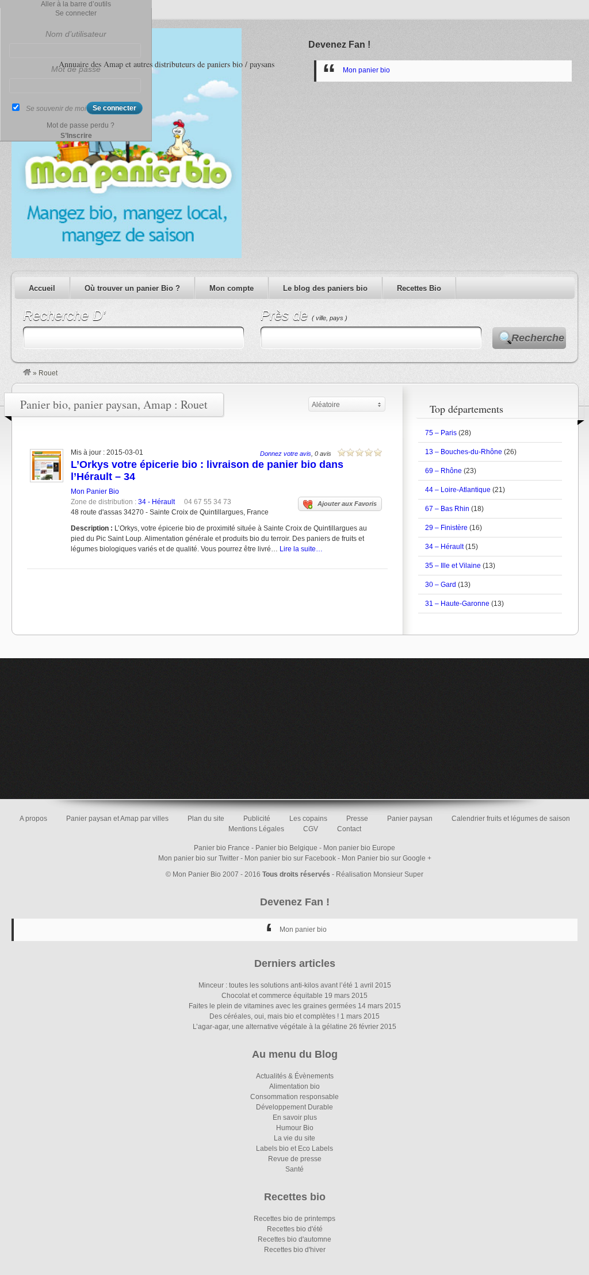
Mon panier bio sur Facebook (290, 858)
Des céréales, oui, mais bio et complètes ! (274, 1016)
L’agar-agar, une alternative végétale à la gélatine (270, 1027)
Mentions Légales (256, 829)
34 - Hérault (156, 502)
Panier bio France (222, 848)
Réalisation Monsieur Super (379, 874)
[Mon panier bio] (27, 373)
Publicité (256, 819)
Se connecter (76, 13)
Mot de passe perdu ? (80, 125)
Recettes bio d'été (295, 1229)
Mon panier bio (366, 70)
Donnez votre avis (285, 453)
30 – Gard (440, 585)
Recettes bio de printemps (294, 1219)
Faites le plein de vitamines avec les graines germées (272, 1006)
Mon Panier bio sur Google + (386, 858)
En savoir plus (295, 1117)
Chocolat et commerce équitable (272, 996)
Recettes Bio (419, 288)
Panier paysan (410, 819)
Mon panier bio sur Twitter (198, 858)
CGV (310, 829)
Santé (294, 1169)
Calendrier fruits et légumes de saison (511, 819)
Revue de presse (295, 1159)
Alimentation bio (294, 1086)
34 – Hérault (444, 547)
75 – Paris (441, 433)
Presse (357, 819)
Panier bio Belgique (286, 848)
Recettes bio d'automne (294, 1239)
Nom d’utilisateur (75, 34)
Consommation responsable (294, 1097)
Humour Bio (294, 1128)
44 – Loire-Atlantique (458, 490)
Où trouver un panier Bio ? (132, 288)
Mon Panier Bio (95, 491)
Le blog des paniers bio (325, 288)
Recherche (537, 338)
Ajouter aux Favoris (347, 503)
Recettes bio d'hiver (295, 1250)
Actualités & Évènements (295, 1076)
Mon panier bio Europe (359, 848)
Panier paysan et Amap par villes (117, 819)
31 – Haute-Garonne (457, 604)
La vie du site (294, 1138)
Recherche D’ (64, 315)
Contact (349, 829)
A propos (33, 819)
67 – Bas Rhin (447, 509)
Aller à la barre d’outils (76, 4)
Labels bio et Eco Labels (294, 1149)
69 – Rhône (443, 471)
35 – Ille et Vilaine (453, 566)
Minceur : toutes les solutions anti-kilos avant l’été (275, 985)
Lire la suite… (301, 549)
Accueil (42, 288)
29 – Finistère (446, 528)
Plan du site (206, 819)
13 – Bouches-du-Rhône (463, 452)
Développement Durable (294, 1107)
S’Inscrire (76, 136)
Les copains (308, 819)
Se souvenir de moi (56, 109)
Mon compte (231, 288)
